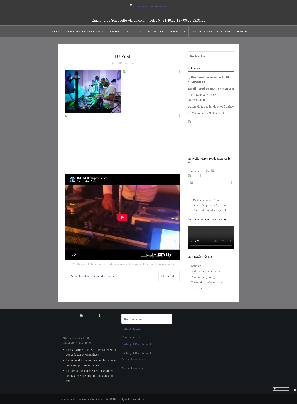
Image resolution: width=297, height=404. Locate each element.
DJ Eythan (197, 288)
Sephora (196, 265)
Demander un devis (133, 368)
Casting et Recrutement (136, 353)
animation (146, 264)
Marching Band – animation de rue (93, 276)
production (129, 63)
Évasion (115, 31)
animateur (132, 264)
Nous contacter (130, 337)
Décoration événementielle (208, 282)
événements (166, 264)
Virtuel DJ (167, 276)
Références (177, 31)
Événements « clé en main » (84, 31)
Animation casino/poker (206, 271)
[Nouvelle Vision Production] (148, 6)
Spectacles (155, 31)
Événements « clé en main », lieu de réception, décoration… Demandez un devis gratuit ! (211, 205)
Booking (242, 31)
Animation (134, 31)
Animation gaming (203, 277)
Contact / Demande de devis (211, 31)
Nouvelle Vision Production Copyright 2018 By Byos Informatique (102, 399)
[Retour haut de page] (284, 395)
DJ (104, 264)
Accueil (54, 31)
